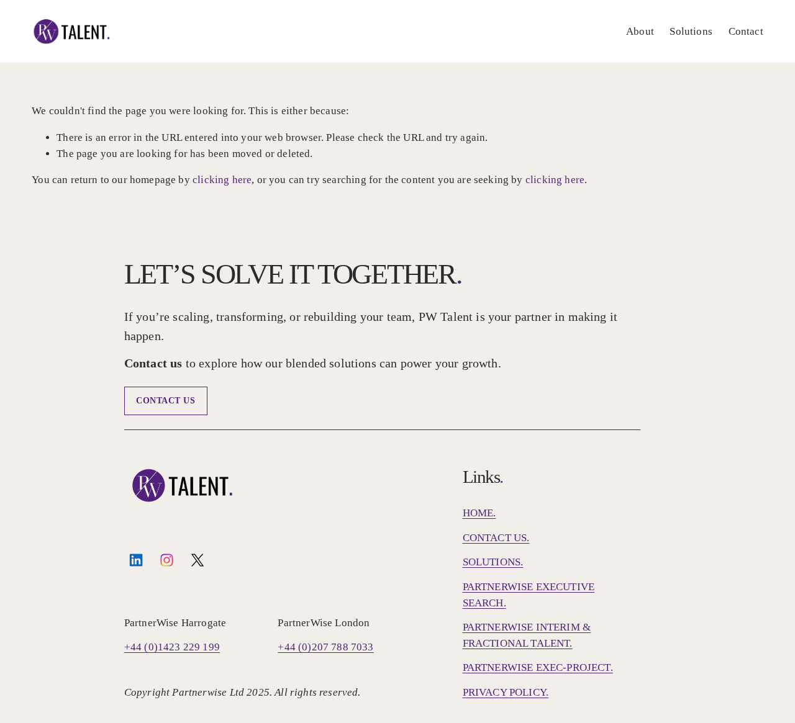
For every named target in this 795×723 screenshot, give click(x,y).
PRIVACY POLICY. (506, 692)
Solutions (691, 31)
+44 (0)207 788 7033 (325, 647)
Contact (746, 31)
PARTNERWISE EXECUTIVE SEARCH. (529, 595)
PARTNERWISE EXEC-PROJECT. (538, 667)
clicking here (222, 180)
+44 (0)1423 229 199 (172, 647)
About (640, 31)
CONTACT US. (496, 538)
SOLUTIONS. (493, 562)
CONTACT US (166, 400)
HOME (478, 513)
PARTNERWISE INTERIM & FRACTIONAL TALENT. (527, 635)
